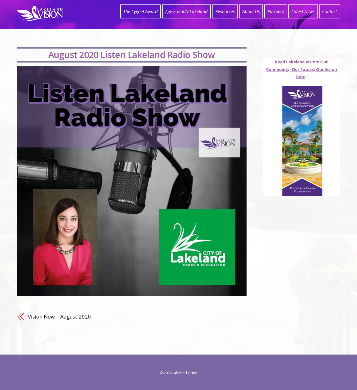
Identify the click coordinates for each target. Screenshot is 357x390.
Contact (329, 11)
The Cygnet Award (140, 11)
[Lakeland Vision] (39, 18)
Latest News (303, 11)
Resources (225, 11)
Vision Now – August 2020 (59, 316)
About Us (251, 11)
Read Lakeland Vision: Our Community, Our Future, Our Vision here (301, 69)
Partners (275, 11)
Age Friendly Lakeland (186, 11)
